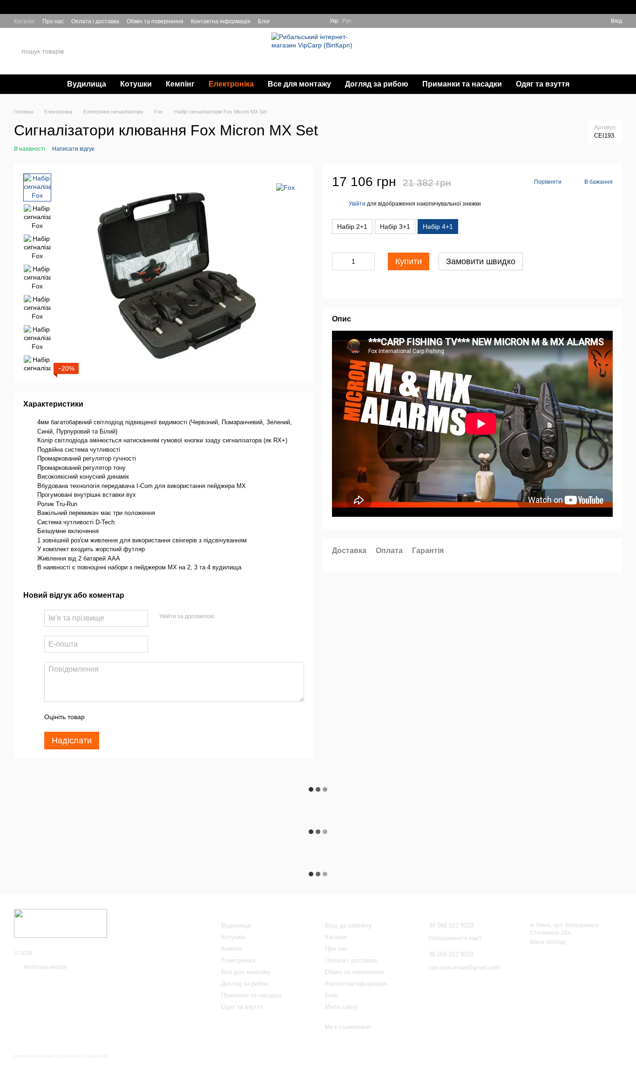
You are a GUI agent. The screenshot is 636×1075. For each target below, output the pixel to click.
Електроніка (231, 84)
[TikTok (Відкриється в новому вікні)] (294, 21)
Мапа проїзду (548, 942)
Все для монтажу (299, 84)
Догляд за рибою (376, 84)
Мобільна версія (44, 967)
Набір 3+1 (395, 226)
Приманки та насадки (462, 84)
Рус (347, 21)
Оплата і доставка (95, 21)
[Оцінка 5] (159, 716)
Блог (264, 21)
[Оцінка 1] (100, 716)
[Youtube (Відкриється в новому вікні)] (316, 21)
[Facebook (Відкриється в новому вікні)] (305, 21)
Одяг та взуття (542, 84)
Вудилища (86, 84)
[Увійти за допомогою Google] (239, 616)
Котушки (136, 84)
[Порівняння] (586, 21)
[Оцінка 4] (144, 716)
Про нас (53, 21)
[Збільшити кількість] (367, 261)
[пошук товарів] (102, 51)
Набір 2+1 (352, 226)
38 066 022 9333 (521, 46)
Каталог (24, 21)
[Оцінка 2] (115, 716)
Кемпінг (180, 84)
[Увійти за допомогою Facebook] (224, 616)
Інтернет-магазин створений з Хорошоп (61, 1056)
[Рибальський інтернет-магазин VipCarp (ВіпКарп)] (60, 923)
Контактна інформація (220, 21)
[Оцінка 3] (129, 716)
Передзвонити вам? (520, 57)
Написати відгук (73, 149)
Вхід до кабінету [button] (348, 925)
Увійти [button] (357, 203)
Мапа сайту (341, 1006)
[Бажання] (570, 21)
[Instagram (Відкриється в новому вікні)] (283, 21)
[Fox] (285, 187)
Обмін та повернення (155, 21)
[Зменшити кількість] (338, 261)
